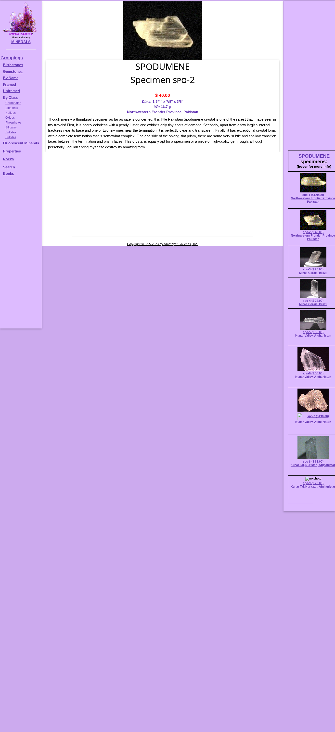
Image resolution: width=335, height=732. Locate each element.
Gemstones (13, 71)
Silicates (11, 127)
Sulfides (10, 137)
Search (9, 167)
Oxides (10, 117)
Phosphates (13, 122)
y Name (12, 78)
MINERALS (21, 42)
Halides (10, 112)
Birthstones (13, 65)
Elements (11, 108)
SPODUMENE (314, 156)
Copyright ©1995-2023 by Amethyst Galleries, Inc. (162, 244)
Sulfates (10, 132)
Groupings (11, 57)
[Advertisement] (20, 254)
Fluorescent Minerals (21, 143)
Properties (12, 151)
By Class (10, 97)
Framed (9, 84)
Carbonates (13, 103)
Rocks (8, 159)
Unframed (11, 91)
